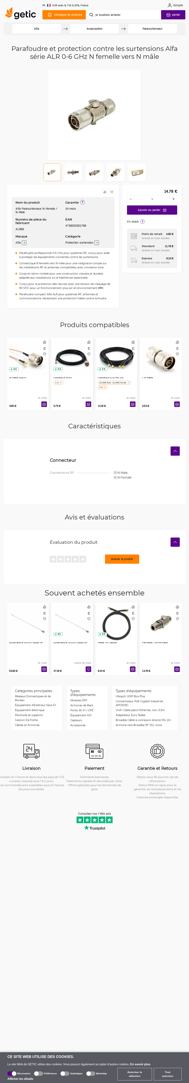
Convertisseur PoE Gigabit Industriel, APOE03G (139, 703)
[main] (22, 14)
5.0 (14, 369)
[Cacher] (175, 451)
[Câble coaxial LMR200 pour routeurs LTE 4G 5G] (116, 353)
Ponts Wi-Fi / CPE (81, 710)
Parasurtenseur (152, 28)
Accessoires (94, 28)
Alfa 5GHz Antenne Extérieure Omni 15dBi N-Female (26, 642)
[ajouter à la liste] (111, 192)
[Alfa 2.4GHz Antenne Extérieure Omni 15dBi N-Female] (72, 618)
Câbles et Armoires (27, 725)
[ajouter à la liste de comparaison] (104, 192)
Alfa (36, 28)
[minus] (130, 199)
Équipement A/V (81, 715)
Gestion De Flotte (26, 720)
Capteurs (76, 720)
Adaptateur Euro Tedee (130, 715)
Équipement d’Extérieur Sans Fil (35, 705)
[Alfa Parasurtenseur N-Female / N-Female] (161, 618)
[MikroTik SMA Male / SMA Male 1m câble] (116, 618)
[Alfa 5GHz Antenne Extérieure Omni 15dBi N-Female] (28, 618)
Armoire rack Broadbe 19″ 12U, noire (139, 725)
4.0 (59, 634)
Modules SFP (78, 700)
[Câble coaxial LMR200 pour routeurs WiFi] (72, 353)
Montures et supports (29, 715)
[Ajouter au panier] (44, 404)
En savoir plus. (140, 1064)
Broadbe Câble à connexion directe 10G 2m (143, 720)
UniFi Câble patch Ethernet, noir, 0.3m (140, 710)
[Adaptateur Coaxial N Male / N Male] (161, 353)
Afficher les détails (20, 1078)
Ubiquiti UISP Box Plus (130, 696)
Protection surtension (79, 242)
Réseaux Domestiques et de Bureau (33, 698)
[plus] (173, 199)
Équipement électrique (29, 710)
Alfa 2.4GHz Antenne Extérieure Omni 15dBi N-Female (70, 642)
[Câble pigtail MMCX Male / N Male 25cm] (28, 353)
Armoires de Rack (81, 705)
